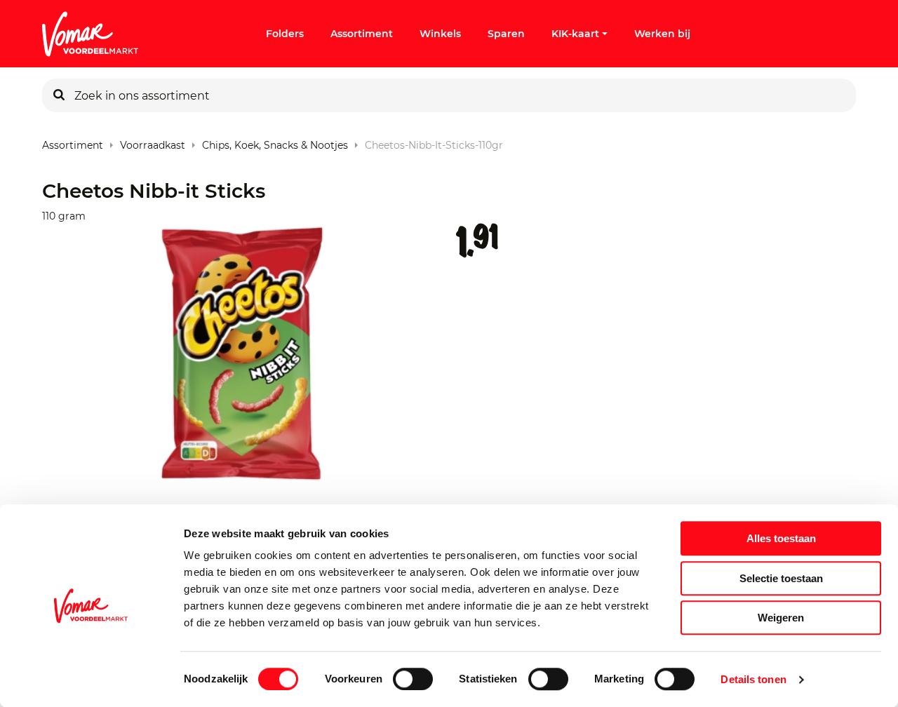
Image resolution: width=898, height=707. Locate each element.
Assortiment (361, 33)
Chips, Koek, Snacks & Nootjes (275, 142)
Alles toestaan (781, 538)
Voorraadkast (152, 142)
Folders (285, 33)
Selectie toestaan (781, 578)
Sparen (506, 33)
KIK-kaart (575, 33)
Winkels (440, 33)
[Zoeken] (59, 95)
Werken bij (662, 33)
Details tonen (753, 679)
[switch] (413, 679)
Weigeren (781, 618)
